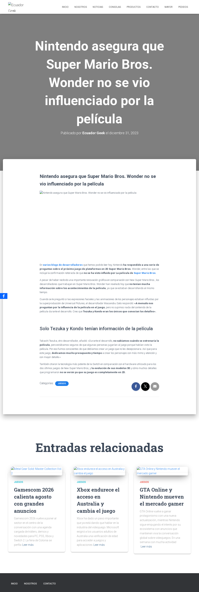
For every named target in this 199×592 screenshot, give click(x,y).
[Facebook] (3, 296)
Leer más (28, 544)
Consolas (115, 7)
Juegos (62, 383)
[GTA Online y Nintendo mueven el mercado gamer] (162, 470)
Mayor (169, 7)
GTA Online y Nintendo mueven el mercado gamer (162, 496)
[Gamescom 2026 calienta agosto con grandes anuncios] (36, 470)
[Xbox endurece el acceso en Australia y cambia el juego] (99, 470)
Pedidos (183, 7)
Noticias (98, 7)
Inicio (65, 7)
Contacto (152, 7)
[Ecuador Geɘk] (18, 7)
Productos (134, 7)
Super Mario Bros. (145, 273)
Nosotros (80, 7)
